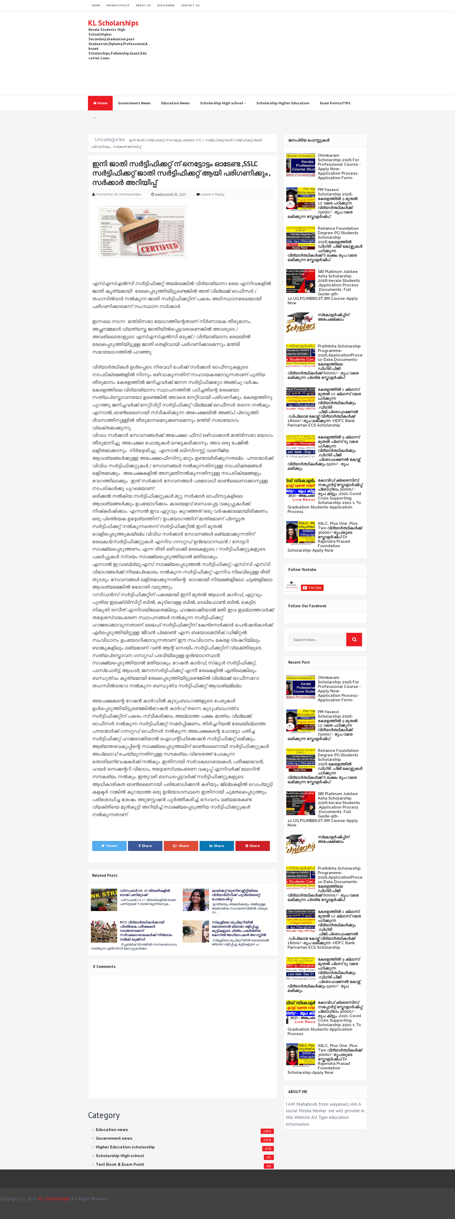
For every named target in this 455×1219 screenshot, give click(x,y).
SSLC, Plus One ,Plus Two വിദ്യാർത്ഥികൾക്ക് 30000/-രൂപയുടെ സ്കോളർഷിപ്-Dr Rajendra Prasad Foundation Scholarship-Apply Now (325, 537)
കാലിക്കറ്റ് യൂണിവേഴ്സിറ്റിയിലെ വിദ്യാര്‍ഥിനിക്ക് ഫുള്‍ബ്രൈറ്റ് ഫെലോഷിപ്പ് (236, 895)
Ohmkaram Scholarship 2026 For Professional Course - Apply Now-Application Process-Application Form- (339, 166)
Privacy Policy (118, 5)
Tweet (111, 846)
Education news (112, 1129)
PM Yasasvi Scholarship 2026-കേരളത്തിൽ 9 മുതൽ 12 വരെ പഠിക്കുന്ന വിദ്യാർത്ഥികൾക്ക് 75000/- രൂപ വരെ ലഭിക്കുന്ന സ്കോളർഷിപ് (323, 203)
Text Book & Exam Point (120, 1164)
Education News (175, 103)
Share (147, 846)
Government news (114, 1138)
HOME (96, 5)
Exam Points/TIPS (335, 103)
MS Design (283, 1213)
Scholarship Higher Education (282, 103)
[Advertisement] (271, 53)
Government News (134, 103)
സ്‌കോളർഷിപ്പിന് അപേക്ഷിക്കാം (333, 317)
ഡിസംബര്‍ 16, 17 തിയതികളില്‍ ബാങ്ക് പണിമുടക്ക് (145, 893)
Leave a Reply (213, 194)
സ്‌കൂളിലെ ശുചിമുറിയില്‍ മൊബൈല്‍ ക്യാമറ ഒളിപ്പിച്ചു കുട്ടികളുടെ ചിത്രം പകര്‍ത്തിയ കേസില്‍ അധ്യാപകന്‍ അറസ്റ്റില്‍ (239, 928)
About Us (143, 5)
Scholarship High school (222, 103)
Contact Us (190, 5)
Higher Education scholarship (125, 1147)
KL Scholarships (113, 23)
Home (101, 103)
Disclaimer (166, 5)
